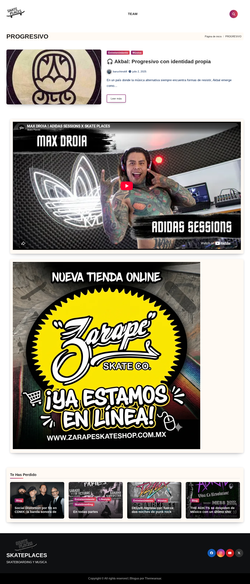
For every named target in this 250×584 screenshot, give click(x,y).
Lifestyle (104, 499)
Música (137, 52)
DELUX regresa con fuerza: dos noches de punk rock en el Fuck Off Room (154, 512)
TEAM (133, 14)
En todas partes (85, 512)
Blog (19, 500)
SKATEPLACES (26, 555)
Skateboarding (84, 504)
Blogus (134, 578)
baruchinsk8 (120, 71)
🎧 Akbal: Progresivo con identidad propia (159, 61)
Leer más (116, 98)
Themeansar (153, 578)
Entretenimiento (118, 52)
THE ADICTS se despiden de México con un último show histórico (212, 512)
